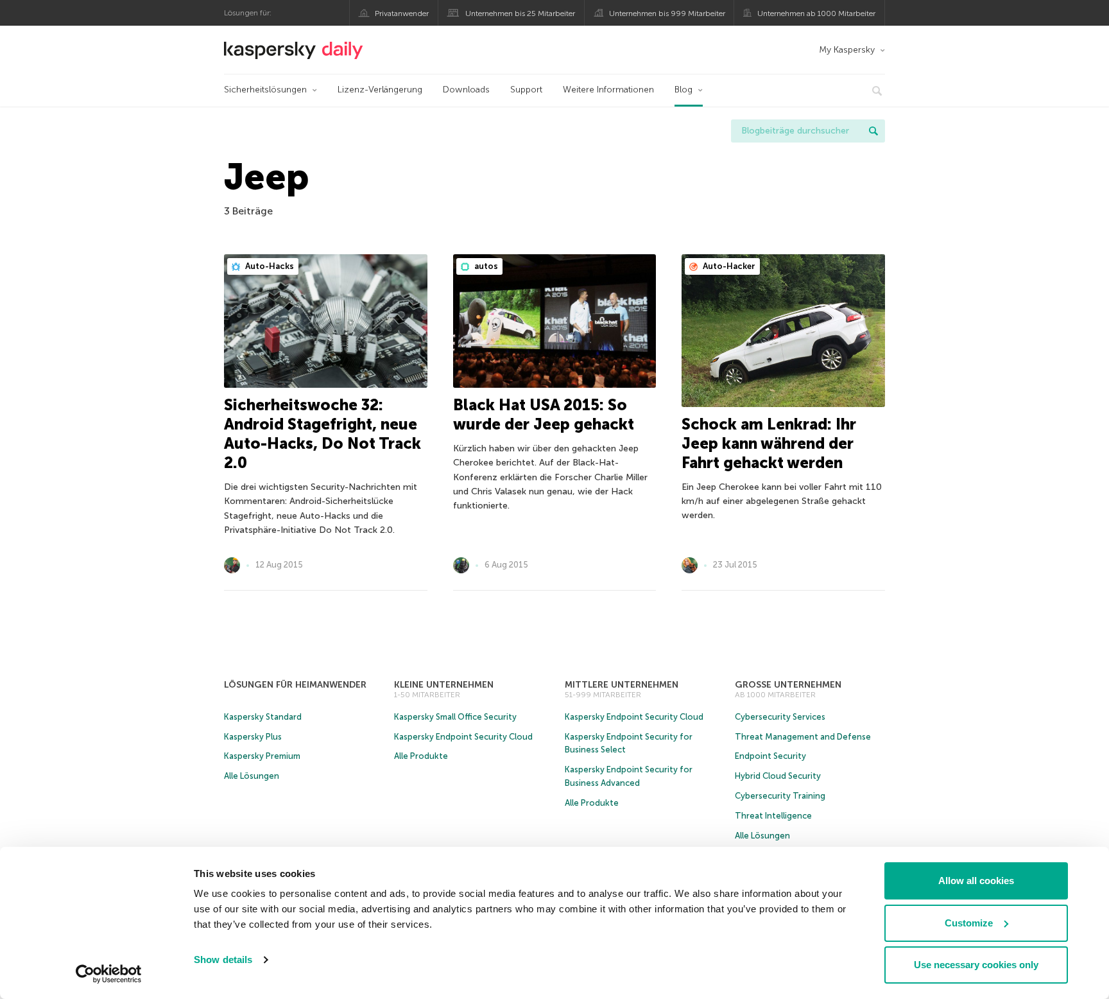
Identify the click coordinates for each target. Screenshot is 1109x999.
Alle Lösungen (251, 776)
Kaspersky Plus (253, 737)
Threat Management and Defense (803, 737)
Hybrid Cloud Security (778, 776)
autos (485, 266)
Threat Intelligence (773, 816)
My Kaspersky (847, 49)
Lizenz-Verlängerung (380, 89)
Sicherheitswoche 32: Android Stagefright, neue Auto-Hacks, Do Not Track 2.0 (322, 433)
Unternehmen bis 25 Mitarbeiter (520, 13)
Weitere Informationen (608, 89)
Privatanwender (402, 13)
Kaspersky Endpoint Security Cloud (463, 737)
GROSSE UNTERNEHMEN (788, 684)
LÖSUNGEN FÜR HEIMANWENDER (295, 684)
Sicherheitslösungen (265, 89)
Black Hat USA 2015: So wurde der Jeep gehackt (543, 414)
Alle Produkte (421, 756)
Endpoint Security (770, 756)
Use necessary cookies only (976, 964)
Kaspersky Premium (262, 756)
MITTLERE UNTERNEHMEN (621, 684)
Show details (223, 959)
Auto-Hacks (268, 266)
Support (526, 89)
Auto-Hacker (728, 266)
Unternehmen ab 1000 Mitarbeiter (816, 13)
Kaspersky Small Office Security (455, 717)
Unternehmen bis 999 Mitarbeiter (667, 13)
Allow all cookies (976, 880)
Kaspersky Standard (263, 717)
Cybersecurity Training (780, 796)
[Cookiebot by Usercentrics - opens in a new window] (109, 974)
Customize (969, 922)
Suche (873, 131)
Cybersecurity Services (780, 717)
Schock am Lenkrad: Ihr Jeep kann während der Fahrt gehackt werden (769, 443)
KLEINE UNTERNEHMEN (444, 684)
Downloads (466, 89)
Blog (683, 89)
